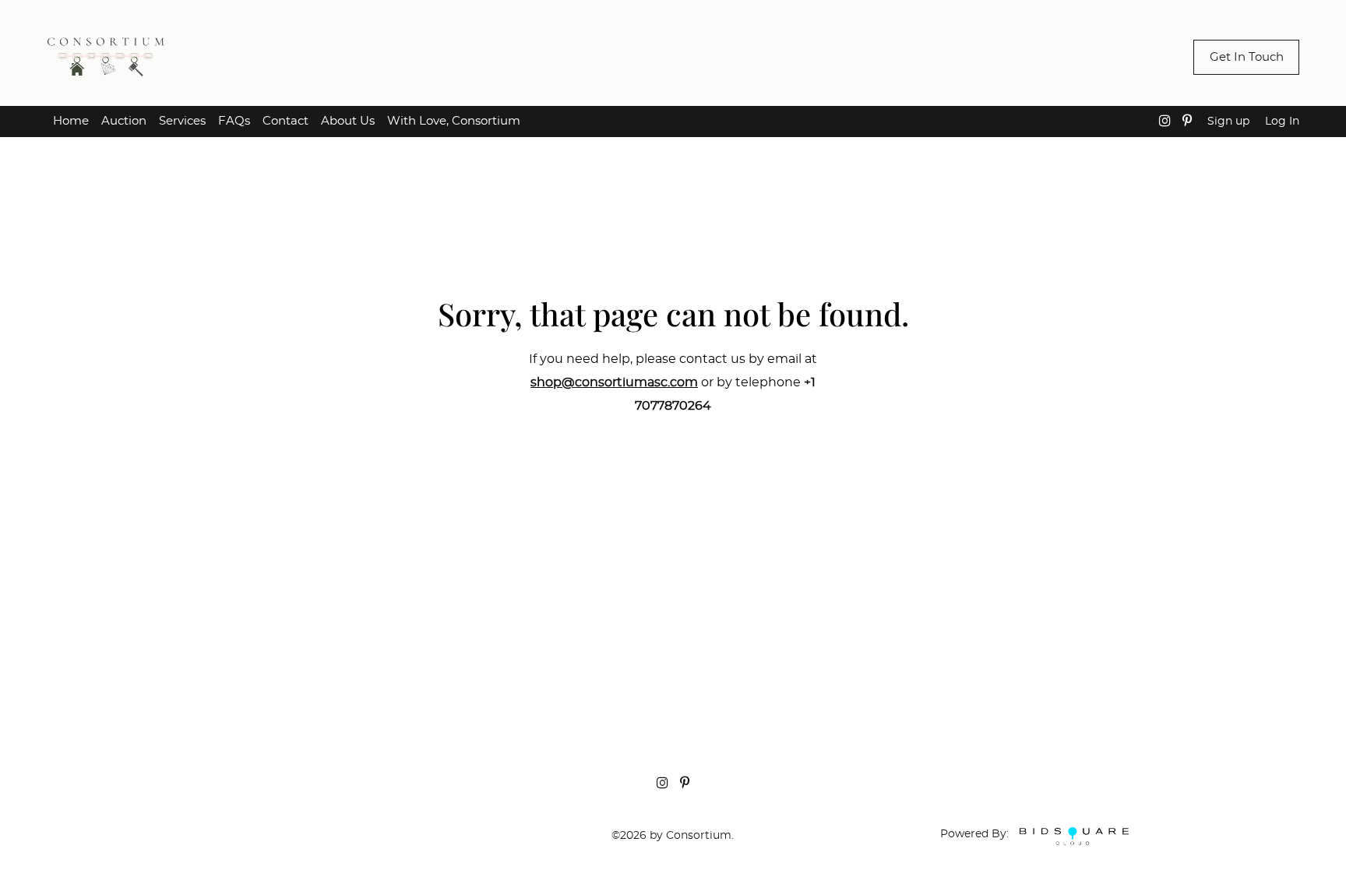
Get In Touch (1247, 57)
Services (182, 121)
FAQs (234, 121)
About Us (348, 121)
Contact (285, 121)
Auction (123, 121)
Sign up (1228, 121)
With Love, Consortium (453, 121)
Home (71, 121)
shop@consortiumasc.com (614, 382)
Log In (1282, 121)
